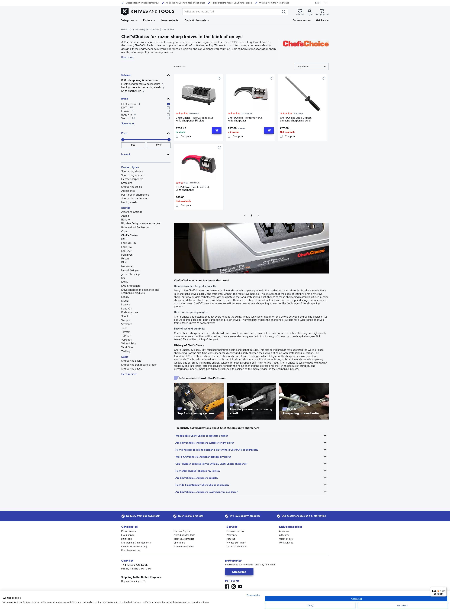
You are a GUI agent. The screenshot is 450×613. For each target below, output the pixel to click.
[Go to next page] (258, 215)
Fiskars (125, 258)
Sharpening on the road (134, 198)
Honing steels (129, 202)
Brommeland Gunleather (135, 227)
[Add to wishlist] (219, 78)
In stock (125, 154)
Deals (124, 356)
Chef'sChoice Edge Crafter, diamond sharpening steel (296, 119)
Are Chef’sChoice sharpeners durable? (196, 477)
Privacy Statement (236, 542)
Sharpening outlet (131, 368)
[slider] (122, 139)
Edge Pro (126, 247)
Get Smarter (129, 374)
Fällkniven (127, 254)
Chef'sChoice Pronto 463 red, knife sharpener (193, 189)
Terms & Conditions (236, 546)
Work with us (286, 542)
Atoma (125, 215)
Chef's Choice (129, 235)
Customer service (235, 531)
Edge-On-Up (128, 243)
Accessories (128, 190)
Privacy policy (253, 595)
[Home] (147, 11)
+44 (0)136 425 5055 (134, 564)
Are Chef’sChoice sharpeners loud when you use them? (206, 491)
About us (284, 531)
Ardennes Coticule (131, 211)
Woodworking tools (184, 546)
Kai (123, 278)
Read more (127, 57)
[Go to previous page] (245, 215)
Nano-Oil (126, 308)
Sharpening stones (132, 171)
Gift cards (284, 534)
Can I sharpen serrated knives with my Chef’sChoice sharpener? (211, 463)
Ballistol (125, 219)
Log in (310, 14)
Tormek (125, 332)
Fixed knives (127, 534)
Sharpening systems (132, 175)
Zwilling (125, 351)
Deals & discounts (195, 20)
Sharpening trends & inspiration (139, 364)
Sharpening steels (131, 186)
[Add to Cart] (216, 130)
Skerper (125, 320)
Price (124, 133)
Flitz (123, 262)
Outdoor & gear (182, 531)
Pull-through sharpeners (135, 194)
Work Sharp (128, 347)
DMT (124, 239)
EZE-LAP (126, 250)
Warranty (231, 534)
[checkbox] (168, 104)
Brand (124, 98)
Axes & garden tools (184, 534)
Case (124, 231)
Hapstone (127, 266)
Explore (147, 20)
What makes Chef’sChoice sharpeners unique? (201, 435)
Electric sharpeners (132, 179)
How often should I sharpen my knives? (197, 470)
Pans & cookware (130, 550)
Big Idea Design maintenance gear (141, 223)
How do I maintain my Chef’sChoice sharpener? (202, 484)
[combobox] (312, 66)
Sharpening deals (131, 360)
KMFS (124, 282)
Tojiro (124, 328)
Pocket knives (128, 531)
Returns (230, 538)
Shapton (126, 316)
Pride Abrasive (129, 312)
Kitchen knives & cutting (134, 546)
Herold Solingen (130, 270)
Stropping (126, 182)
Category (126, 75)
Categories (127, 20)
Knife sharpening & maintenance (144, 29)
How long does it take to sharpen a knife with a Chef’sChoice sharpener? (216, 449)
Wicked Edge (128, 343)
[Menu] (444, 589)
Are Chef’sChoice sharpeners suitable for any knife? (204, 442)
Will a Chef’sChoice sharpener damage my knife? (203, 456)
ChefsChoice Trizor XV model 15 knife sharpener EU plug (194, 119)
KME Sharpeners (130, 285)
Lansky (125, 296)
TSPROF (126, 335)
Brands (125, 207)
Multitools (126, 538)
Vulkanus (126, 339)
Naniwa (125, 304)
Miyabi (125, 300)
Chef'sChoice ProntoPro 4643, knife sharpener (245, 119)
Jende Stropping (130, 274)
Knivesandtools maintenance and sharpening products (140, 291)
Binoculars (179, 542)
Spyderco (126, 324)
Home (124, 29)
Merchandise (286, 538)
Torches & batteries (184, 538)
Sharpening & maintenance (136, 542)
